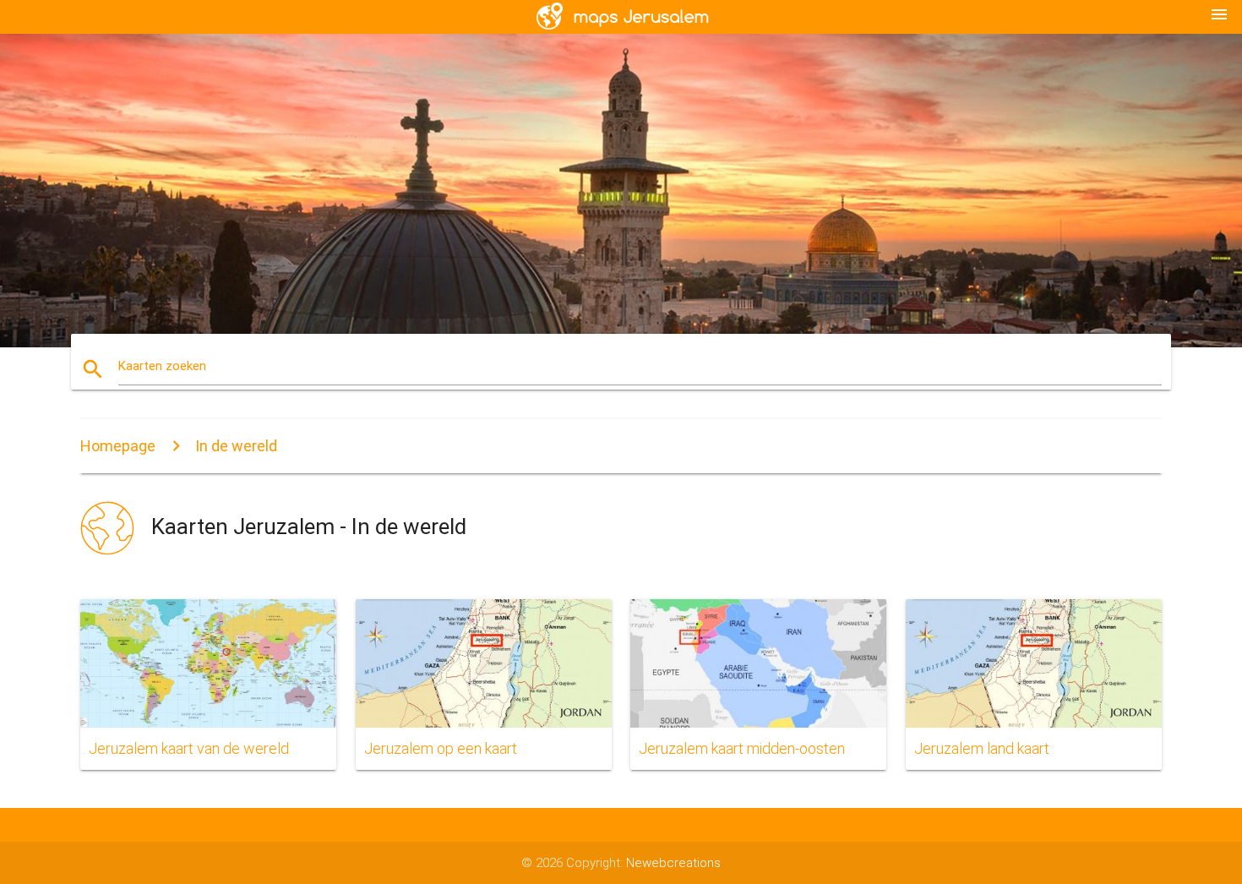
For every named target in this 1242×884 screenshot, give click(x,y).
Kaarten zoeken (162, 366)
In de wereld (236, 446)
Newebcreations (673, 862)
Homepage (117, 446)
